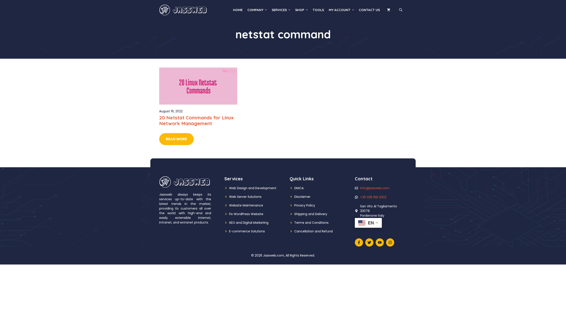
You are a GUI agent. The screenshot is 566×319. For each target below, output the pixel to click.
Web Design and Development (252, 188)
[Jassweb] (183, 9)
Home (238, 10)
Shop (299, 10)
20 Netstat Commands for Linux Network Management (196, 120)
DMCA (299, 188)
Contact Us (369, 10)
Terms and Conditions (311, 222)
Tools (318, 10)
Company (255, 10)
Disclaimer (302, 197)
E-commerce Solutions (247, 231)
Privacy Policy (304, 205)
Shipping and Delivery (310, 214)
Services (279, 10)
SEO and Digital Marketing (248, 222)
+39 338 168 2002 (373, 197)
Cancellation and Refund (313, 231)
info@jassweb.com (374, 188)
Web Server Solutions (245, 197)
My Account (339, 10)
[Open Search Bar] (401, 10)
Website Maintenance (246, 205)
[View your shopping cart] (388, 10)
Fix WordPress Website (246, 214)
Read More (176, 139)
